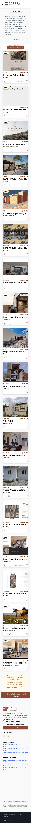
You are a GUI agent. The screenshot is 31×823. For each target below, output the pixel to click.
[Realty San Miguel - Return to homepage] (12, 4)
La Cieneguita (7, 423)
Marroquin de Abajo (9, 630)
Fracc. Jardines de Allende (11, 665)
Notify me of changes (16, 48)
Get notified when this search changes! (16, 695)
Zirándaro (6, 389)
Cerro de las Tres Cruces (10, 147)
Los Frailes (6, 354)
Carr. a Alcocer (7, 492)
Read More (15, 39)
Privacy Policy (7, 820)
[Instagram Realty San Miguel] (8, 736)
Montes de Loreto (8, 216)
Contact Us (15, 728)
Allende (5, 77)
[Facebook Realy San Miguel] (4, 736)
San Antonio (7, 319)
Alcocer (5, 181)
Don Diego (6, 527)
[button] (2, 4)
